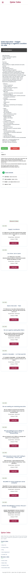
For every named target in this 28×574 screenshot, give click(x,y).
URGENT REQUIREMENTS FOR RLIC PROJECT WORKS (14, 506)
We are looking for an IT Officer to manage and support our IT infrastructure (14, 432)
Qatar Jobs (15, 2)
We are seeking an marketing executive (14, 406)
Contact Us (4, 554)
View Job (14, 243)
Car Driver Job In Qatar (14, 253)
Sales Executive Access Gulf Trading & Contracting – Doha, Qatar (14, 456)
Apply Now (4, 148)
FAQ (2, 549)
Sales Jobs (4, 563)
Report (15, 148)
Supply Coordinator (14, 229)
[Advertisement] (14, 22)
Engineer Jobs (5, 565)
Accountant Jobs (5, 567)
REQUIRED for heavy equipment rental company (14, 482)
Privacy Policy (4, 547)
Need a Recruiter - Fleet (14, 306)
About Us (3, 545)
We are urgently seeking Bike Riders (14, 330)
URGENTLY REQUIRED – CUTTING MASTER (14, 354)
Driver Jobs (4, 560)
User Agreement (5, 552)
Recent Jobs (14, 221)
